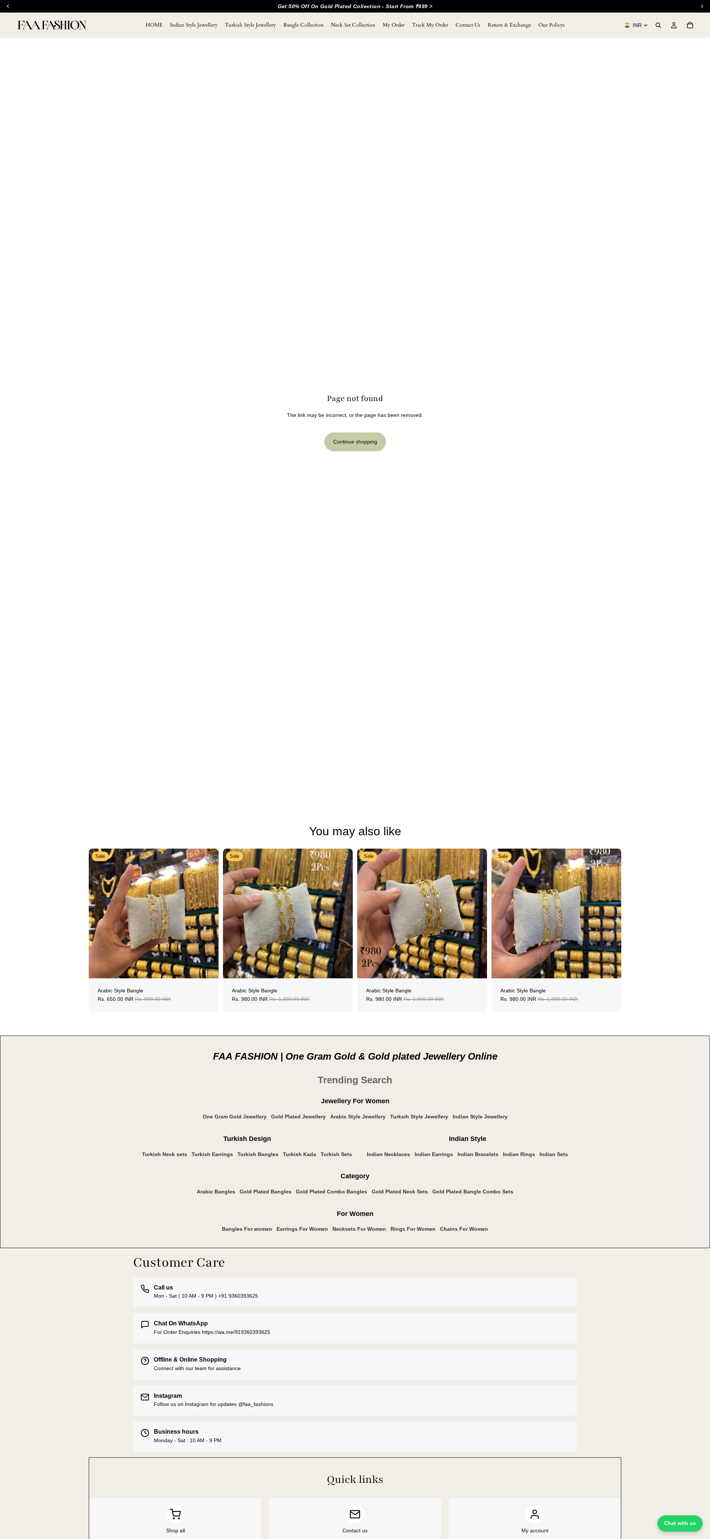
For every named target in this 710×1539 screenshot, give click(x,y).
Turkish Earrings (212, 1154)
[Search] (658, 25)
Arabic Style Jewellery (358, 1117)
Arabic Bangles (216, 1192)
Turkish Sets (336, 1154)
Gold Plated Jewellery (298, 1117)
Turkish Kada (299, 1154)
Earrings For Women (302, 1229)
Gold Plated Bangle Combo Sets (472, 1192)
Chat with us (680, 1523)
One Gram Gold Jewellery (235, 1117)
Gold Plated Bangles (265, 1192)
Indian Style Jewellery (480, 1117)
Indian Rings (519, 1154)
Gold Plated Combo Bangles (331, 1192)
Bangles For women (247, 1229)
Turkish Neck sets (164, 1154)
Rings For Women (413, 1229)
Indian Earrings (434, 1154)
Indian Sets (554, 1154)
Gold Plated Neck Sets (400, 1192)
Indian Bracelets (477, 1154)
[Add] (207, 967)
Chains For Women (464, 1229)
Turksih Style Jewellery (419, 1117)
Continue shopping (355, 442)
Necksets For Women (359, 1229)
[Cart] (690, 25)
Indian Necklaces (388, 1154)
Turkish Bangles (257, 1154)
